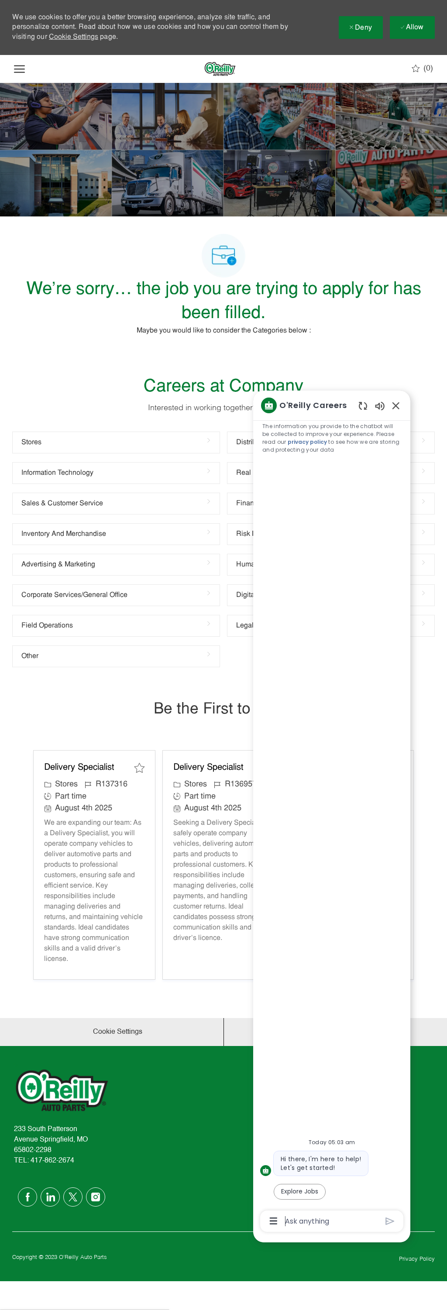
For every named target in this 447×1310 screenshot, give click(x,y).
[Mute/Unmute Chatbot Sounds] (379, 405)
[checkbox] (139, 768)
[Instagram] (95, 1197)
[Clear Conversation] (363, 406)
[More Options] (273, 1221)
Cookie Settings (73, 37)
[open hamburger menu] (19, 69)
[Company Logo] (220, 69)
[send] (390, 1221)
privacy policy (307, 442)
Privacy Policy (417, 1259)
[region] (331, 812)
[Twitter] (73, 1197)
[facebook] (27, 1197)
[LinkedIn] (50, 1197)
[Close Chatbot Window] (396, 405)
